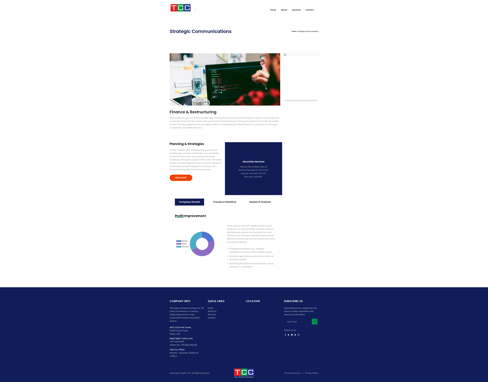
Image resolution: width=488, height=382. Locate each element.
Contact (310, 10)
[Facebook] (285, 335)
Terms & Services (293, 373)
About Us (212, 311)
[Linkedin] (292, 335)
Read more (252, 184)
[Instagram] (298, 335)
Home (273, 10)
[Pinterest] (295, 335)
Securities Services (253, 161)
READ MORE (181, 177)
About (284, 10)
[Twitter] (288, 335)
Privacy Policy (311, 373)
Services (296, 10)
